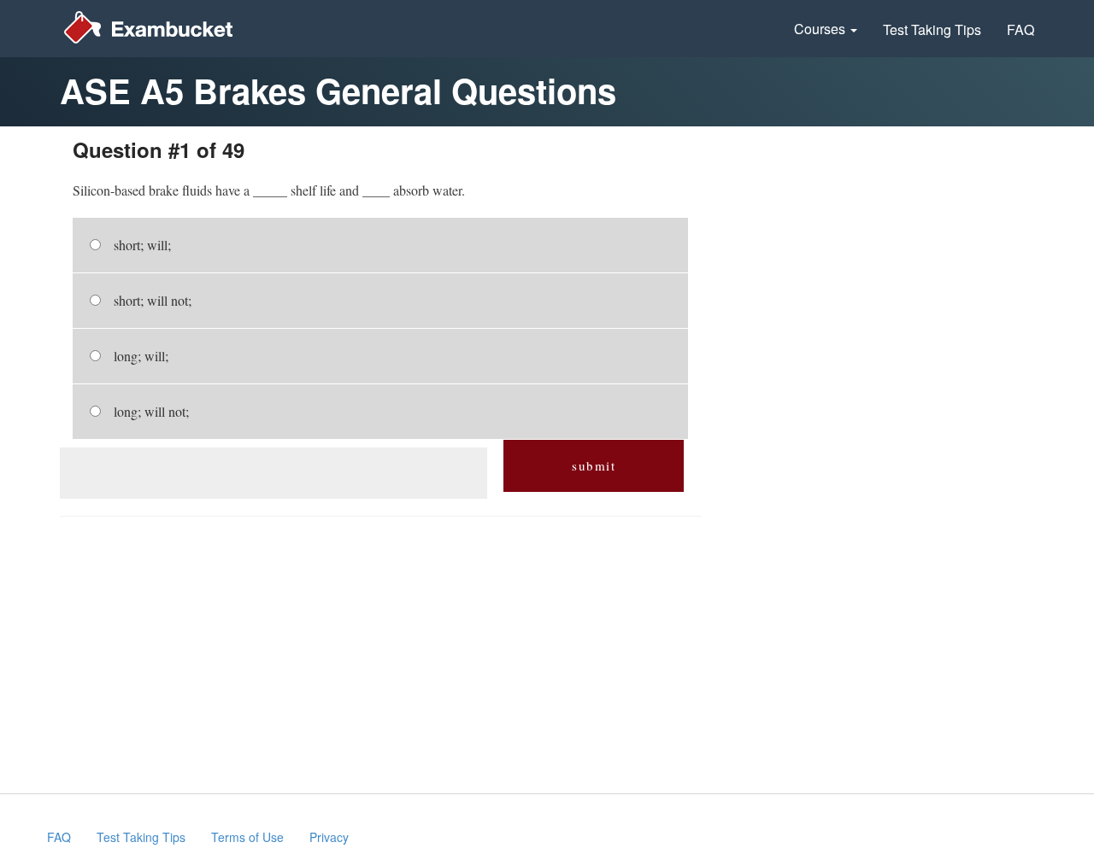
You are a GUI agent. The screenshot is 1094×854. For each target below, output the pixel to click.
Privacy (329, 836)
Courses (821, 28)
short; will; (142, 245)
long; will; (141, 356)
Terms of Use (247, 836)
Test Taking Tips (932, 29)
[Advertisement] (273, 473)
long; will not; (151, 411)
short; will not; (152, 300)
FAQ (1020, 29)
